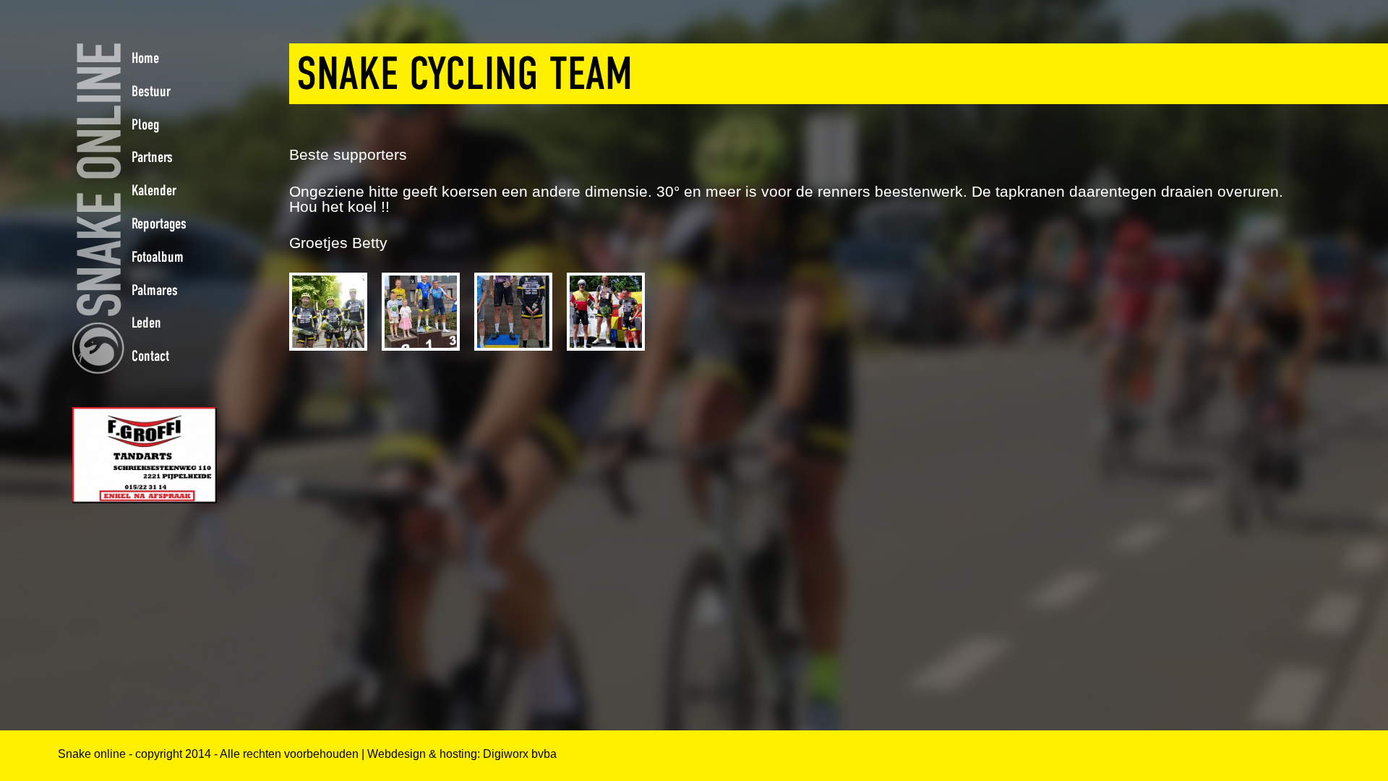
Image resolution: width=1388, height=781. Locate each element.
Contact (150, 355)
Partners (152, 157)
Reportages (159, 223)
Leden (146, 322)
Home (145, 58)
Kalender (154, 190)
